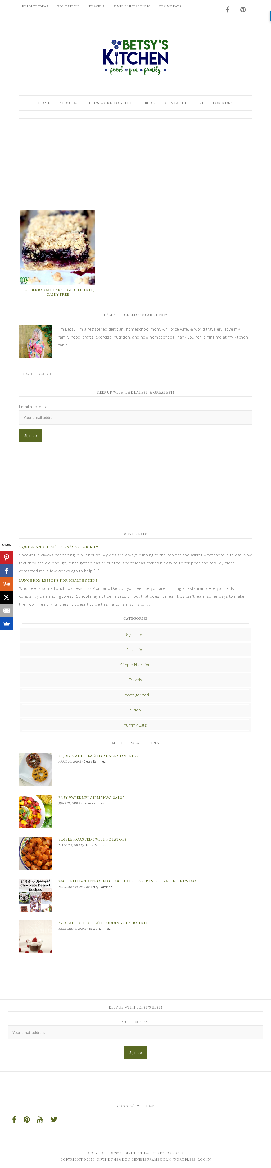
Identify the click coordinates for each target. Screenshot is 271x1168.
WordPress (184, 1159)
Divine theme (137, 1153)
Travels (135, 679)
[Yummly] (6, 584)
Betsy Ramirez (135, 57)
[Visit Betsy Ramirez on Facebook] (228, 10)
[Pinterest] (6, 557)
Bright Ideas (135, 634)
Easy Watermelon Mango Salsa (91, 797)
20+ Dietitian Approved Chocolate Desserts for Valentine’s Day (127, 881)
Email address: (33, 406)
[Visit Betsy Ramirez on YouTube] (40, 1120)
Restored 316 (170, 1153)
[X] (6, 597)
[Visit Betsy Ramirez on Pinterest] (243, 10)
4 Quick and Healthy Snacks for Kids (59, 547)
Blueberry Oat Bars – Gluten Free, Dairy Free (57, 292)
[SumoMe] (6, 623)
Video (135, 710)
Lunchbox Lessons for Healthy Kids (58, 580)
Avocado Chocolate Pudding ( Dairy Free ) (104, 923)
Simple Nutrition (135, 664)
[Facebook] (6, 570)
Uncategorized (135, 694)
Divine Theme (110, 1159)
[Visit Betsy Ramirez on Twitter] (54, 1120)
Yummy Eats (135, 725)
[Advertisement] (135, 164)
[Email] (6, 610)
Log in (204, 1159)
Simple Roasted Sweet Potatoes (92, 839)
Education (135, 649)
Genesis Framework (151, 1159)
